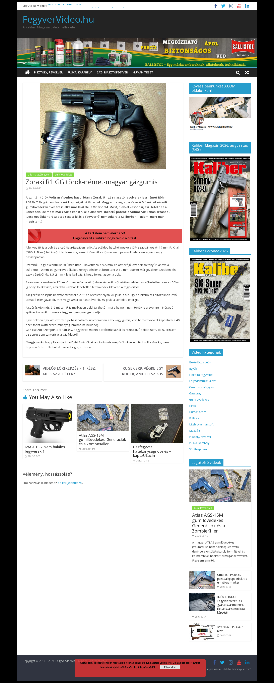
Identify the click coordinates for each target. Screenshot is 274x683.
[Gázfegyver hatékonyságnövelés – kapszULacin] (157, 406)
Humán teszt (143, 72)
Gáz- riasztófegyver (112, 72)
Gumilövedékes (63, 174)
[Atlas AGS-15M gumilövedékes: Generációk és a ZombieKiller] (103, 406)
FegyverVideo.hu (58, 19)
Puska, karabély (80, 72)
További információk (144, 667)
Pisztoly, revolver (48, 72)
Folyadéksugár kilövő (202, 381)
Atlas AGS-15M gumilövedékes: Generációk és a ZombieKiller (102, 439)
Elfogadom (170, 667)
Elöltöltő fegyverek (201, 375)
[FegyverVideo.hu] (27, 72)
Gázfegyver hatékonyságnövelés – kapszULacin (152, 451)
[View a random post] (247, 72)
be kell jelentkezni (70, 483)
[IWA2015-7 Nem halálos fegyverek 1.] (49, 406)
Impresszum (214, 669)
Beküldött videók (200, 362)
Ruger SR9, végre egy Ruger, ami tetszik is (142, 371)
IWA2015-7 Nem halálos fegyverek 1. (45, 449)
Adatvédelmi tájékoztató (237, 669)
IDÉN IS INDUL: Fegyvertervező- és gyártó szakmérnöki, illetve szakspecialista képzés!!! (231, 604)
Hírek (192, 406)
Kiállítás (194, 418)
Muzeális (195, 430)
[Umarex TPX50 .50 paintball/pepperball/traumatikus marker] (202, 573)
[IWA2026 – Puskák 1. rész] (202, 625)
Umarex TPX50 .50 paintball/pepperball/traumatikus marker (232, 578)
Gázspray (195, 393)
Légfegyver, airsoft (201, 424)
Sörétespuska (198, 449)
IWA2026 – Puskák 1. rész (64, 6)
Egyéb (193, 368)
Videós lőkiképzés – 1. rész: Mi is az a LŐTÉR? (69, 371)
